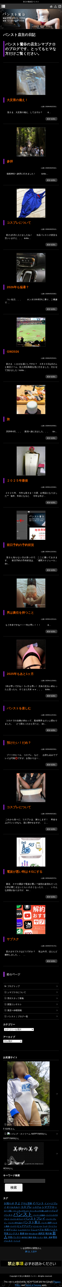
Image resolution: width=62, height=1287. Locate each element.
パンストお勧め (39, 1215)
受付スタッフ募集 (15, 998)
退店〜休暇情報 (14, 1010)
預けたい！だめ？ (19, 742)
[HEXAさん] (31, 1153)
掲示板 (48, 1233)
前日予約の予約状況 (20, 545)
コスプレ (26, 1207)
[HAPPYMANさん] (31, 1134)
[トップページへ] (51, 7)
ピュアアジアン (25, 1226)
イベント (38, 1203)
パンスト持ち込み (15, 1223)
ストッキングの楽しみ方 (39, 1211)
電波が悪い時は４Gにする (24, 871)
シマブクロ (48, 1206)
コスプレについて (19, 222)
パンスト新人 (31, 1222)
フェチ (45, 1226)
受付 (26, 1234)
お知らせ (9, 1203)
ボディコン (11, 1229)
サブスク (13, 939)
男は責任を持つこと (20, 612)
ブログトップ (13, 986)
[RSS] (59, 7)
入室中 (31, 1251)
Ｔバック (16, 1241)
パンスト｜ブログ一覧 (17, 1016)
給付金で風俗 (27, 1237)
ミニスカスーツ (24, 1230)
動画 (22, 1233)
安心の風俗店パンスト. (28, 1276)
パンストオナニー (17, 1219)
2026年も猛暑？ (18, 287)
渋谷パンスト (14, 1237)
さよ (17, 1203)
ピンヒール (37, 1226)
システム (36, 1207)
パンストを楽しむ (19, 708)
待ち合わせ (33, 1234)
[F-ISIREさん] (31, 1093)
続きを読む (51, 119)
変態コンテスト (14, 1004)
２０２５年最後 (17, 480)
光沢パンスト (51, 1229)
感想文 (41, 1233)
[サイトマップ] (55, 7)
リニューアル (37, 1229)
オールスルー (13, 1207)
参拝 (10, 161)
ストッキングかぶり (21, 1211)
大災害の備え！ (17, 100)
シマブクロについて (16, 992)
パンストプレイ (34, 1218)
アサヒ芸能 (26, 1203)
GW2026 (13, 351)
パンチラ (13, 1226)
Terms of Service (33, 1285)
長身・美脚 (48, 1237)
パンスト (22, 1214)
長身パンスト (38, 1237)
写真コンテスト (12, 1233)
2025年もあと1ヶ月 (20, 673)
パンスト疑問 (46, 1223)
